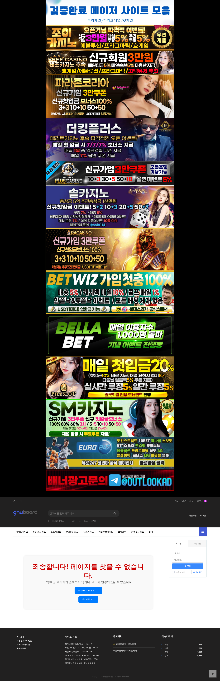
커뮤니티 (17, 501)
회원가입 (193, 515)
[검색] (115, 513)
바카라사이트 (39, 532)
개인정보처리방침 (24, 641)
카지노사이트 (22, 532)
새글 (191, 501)
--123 (73, 521)
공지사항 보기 (88, 599)
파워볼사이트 (137, 532)
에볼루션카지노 (106, 532)
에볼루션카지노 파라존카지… (126, 650)
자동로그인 (180, 572)
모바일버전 (21, 648)
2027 (86, 521)
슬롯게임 (122, 532)
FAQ (176, 501)
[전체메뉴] (203, 531)
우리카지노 (88, 532)
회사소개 (20, 637)
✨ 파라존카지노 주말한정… (125, 644)
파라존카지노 (58, 521)
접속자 (201, 501)
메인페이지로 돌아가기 (88, 590)
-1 (80, 521)
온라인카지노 (72, 532)
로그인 (203, 515)
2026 (93, 521)
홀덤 (151, 532)
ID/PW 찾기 (197, 572)
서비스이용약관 (23, 644)
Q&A (184, 501)
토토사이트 (56, 532)
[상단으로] (213, 674)
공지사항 (117, 636)
